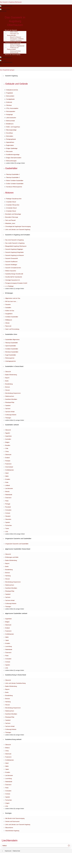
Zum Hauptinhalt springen (7, 70)
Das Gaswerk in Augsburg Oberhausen (11, 2)
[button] (37, 76)
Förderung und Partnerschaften (12, 48)
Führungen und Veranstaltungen (13, 34)
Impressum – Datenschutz (12, 851)
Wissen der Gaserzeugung (12, 54)
